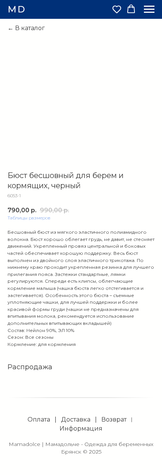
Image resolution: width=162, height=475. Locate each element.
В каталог (30, 28)
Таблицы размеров (29, 218)
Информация (81, 428)
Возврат (114, 419)
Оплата (39, 419)
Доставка (75, 419)
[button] (116, 9)
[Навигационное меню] (149, 9)
